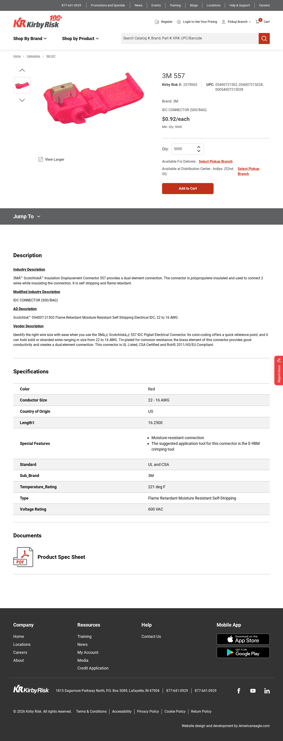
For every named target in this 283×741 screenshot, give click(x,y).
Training (175, 5)
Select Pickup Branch (216, 161)
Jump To (23, 216)
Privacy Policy (148, 711)
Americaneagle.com (254, 726)
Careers (264, 5)
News (138, 5)
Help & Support (239, 5)
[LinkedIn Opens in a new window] (267, 690)
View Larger (54, 159)
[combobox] (190, 38)
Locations (213, 5)
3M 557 (50, 56)
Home (17, 56)
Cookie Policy (174, 711)
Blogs (194, 5)
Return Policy (201, 711)
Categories (33, 56)
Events (156, 5)
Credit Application (93, 668)
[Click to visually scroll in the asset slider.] (22, 70)
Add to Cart (188, 188)
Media (82, 660)
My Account (87, 652)
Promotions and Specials (108, 5)
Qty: (165, 149)
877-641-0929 (72, 5)
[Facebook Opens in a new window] (238, 690)
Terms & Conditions (91, 711)
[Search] (264, 38)
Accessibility (122, 711)
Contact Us (151, 636)
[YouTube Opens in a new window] (253, 690)
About (18, 660)
